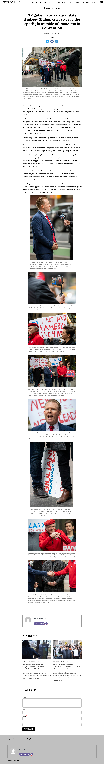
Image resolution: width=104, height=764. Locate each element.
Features (64, 2)
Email (24, 716)
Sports (51, 2)
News (25, 2)
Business (38, 2)
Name (24, 710)
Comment (25, 697)
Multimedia (86, 2)
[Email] (46, 623)
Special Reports (74, 2)
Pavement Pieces (22, 739)
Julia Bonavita (46, 33)
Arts (45, 2)
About (94, 2)
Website (24, 722)
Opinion (58, 2)
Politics (31, 2)
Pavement (12, 2)
